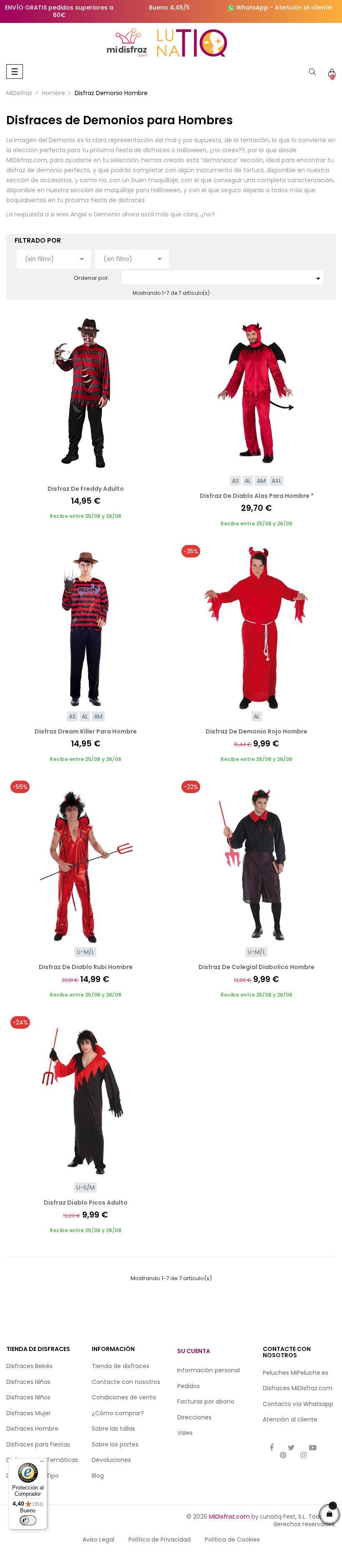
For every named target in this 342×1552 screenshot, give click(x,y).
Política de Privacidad (159, 1539)
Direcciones (194, 1417)
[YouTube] (313, 1448)
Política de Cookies (232, 1539)
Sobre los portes (115, 1444)
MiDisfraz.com (229, 1516)
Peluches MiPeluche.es (295, 1373)
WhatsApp (252, 7)
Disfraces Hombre (32, 1428)
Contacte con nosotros (126, 1382)
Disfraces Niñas (28, 1382)
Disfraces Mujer (28, 1413)
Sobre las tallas (113, 1428)
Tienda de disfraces (120, 1366)
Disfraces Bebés (29, 1366)
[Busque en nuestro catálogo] (312, 72)
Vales (185, 1433)
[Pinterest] (283, 1456)
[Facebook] (271, 1448)
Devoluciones (111, 1460)
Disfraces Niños (28, 1397)
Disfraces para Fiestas (38, 1444)
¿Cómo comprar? (118, 1413)
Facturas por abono (205, 1401)
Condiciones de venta (124, 1397)
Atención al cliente (303, 7)
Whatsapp (318, 1404)
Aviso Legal (98, 1539)
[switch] (28, 1520)
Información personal (208, 1370)
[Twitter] (291, 1448)
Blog (98, 1476)
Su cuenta (193, 1351)
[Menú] (42, 1463)
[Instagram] (303, 1456)
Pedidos (188, 1386)
